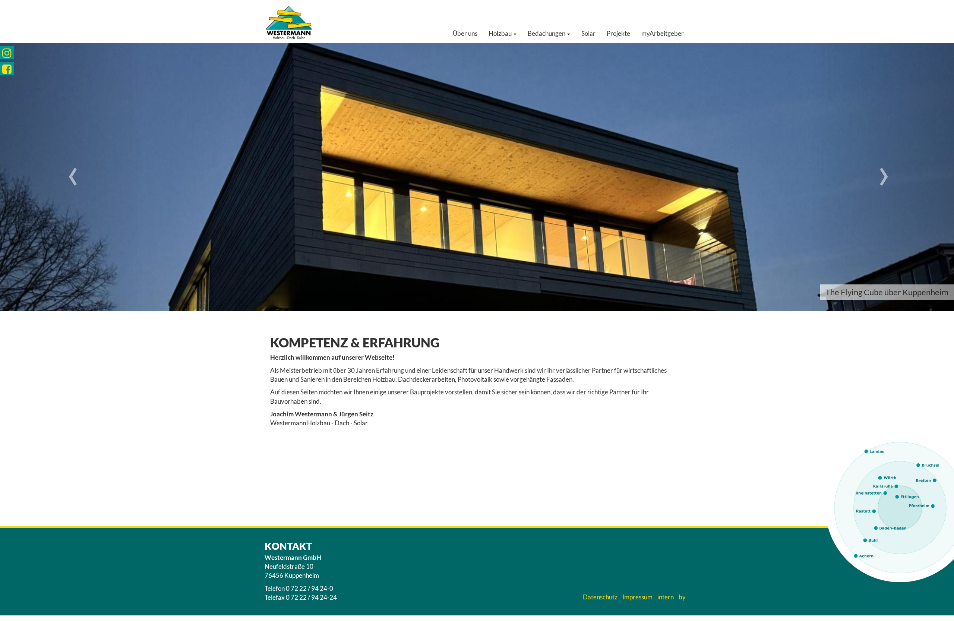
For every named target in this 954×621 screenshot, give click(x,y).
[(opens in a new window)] (7, 52)
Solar (588, 33)
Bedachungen (547, 33)
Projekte (618, 33)
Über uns (465, 33)
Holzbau (501, 33)
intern (665, 597)
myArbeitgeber (662, 33)
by (682, 597)
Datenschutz (600, 597)
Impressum (637, 597)
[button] (71, 177)
